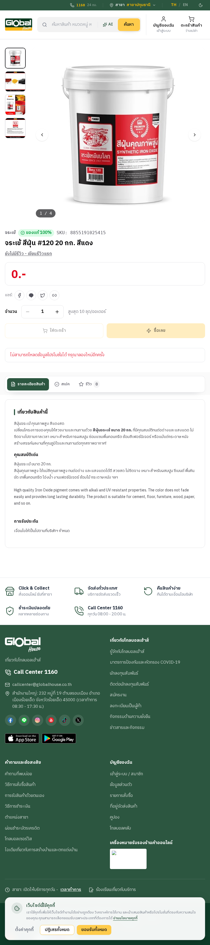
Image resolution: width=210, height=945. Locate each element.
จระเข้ (10, 233)
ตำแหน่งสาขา (16, 817)
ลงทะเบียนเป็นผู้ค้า (125, 705)
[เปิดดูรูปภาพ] (118, 135)
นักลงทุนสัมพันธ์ (124, 673)
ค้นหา (129, 24)
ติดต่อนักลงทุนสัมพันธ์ (129, 684)
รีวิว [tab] (92, 384)
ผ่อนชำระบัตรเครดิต (22, 828)
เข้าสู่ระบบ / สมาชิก (126, 773)
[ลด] (28, 311)
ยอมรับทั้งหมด (94, 929)
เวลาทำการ (70, 890)
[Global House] (18, 24)
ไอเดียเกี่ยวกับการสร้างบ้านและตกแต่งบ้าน (41, 849)
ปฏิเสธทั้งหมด (57, 929)
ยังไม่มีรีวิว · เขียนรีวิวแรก (28, 254)
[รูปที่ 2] (15, 81)
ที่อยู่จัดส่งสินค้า (123, 806)
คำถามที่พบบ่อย (18, 773)
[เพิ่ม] (57, 311)
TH (173, 5)
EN (185, 5)
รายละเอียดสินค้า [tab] (31, 384)
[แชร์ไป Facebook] (19, 295)
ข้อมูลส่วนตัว (121, 784)
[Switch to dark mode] (201, 5)
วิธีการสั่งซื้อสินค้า (20, 784)
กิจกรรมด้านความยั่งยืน (130, 716)
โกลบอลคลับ (120, 828)
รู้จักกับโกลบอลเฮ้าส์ (127, 651)
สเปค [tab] (65, 384)
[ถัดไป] (194, 135)
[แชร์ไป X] (43, 295)
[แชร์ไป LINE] (31, 295)
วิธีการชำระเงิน (17, 806)
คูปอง (114, 817)
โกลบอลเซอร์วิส (18, 838)
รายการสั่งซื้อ (121, 795)
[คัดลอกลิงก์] (54, 295)
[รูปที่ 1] (15, 58)
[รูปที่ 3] (15, 104)
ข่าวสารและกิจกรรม (127, 727)
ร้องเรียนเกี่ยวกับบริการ (116, 890)
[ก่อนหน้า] (42, 135)
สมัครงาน (118, 694)
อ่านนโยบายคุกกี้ (125, 918)
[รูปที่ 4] (15, 128)
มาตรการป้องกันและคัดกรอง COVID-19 (145, 662)
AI (110, 24)
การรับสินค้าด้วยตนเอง (24, 795)
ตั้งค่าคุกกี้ (24, 929)
